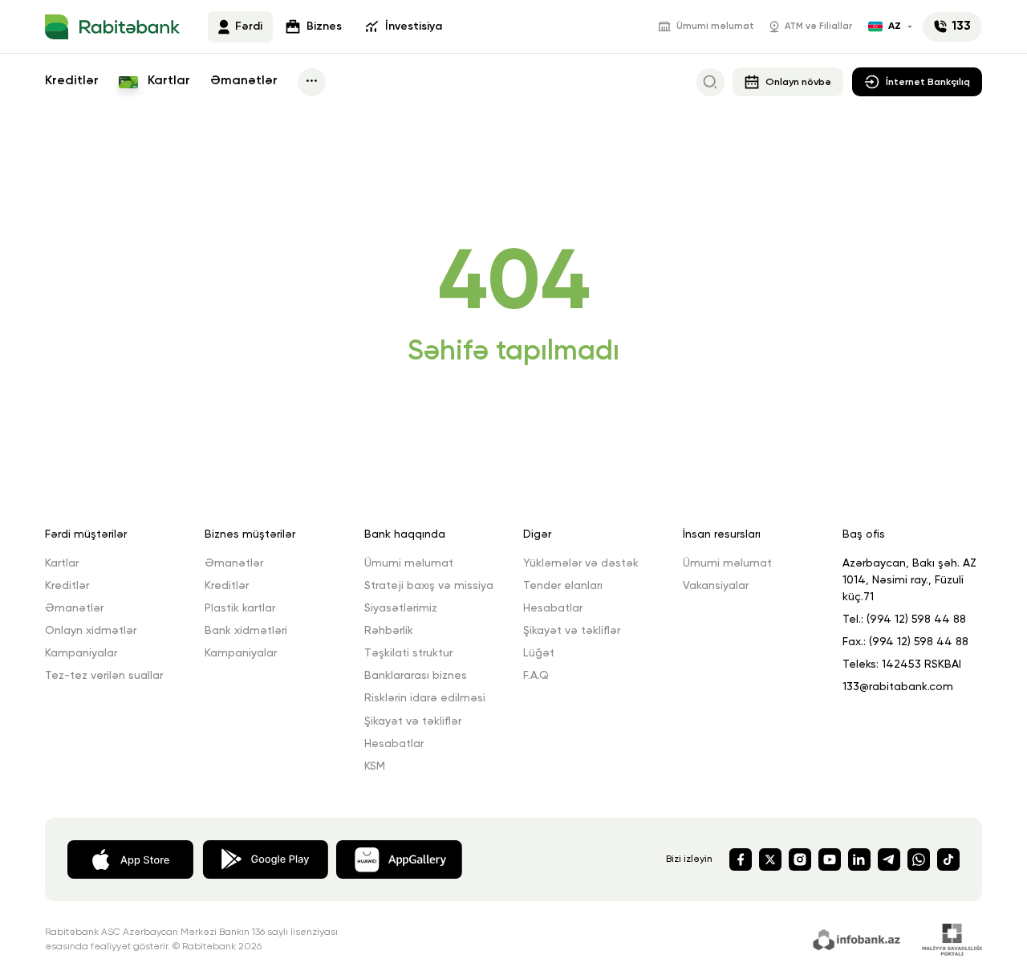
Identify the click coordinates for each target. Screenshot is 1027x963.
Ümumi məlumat (715, 26)
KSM (374, 766)
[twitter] (770, 859)
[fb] (740, 859)
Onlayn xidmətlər (90, 630)
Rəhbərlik (388, 630)
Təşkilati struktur (408, 653)
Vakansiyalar (716, 585)
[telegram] (889, 859)
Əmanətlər (244, 81)
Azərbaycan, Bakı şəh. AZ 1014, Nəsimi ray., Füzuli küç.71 (909, 580)
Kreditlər (72, 81)
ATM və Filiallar (818, 26)
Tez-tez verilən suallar (104, 675)
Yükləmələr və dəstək (581, 563)
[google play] (265, 858)
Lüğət (538, 653)
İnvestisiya (413, 26)
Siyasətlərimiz (400, 608)
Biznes (324, 26)
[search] (710, 82)
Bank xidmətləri (246, 630)
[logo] (112, 27)
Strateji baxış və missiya (428, 585)
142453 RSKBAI (921, 664)
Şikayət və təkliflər (412, 721)
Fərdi (248, 26)
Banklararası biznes (415, 675)
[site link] (859, 938)
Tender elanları (563, 585)
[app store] (130, 858)
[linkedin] (859, 859)
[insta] (800, 859)
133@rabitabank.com (897, 687)
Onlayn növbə (798, 82)
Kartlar (167, 81)
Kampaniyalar (81, 653)
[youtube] (829, 859)
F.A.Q (536, 675)
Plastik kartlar (240, 608)
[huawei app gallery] (399, 858)
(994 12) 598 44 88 (916, 619)
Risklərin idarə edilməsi (424, 698)
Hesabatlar (394, 744)
